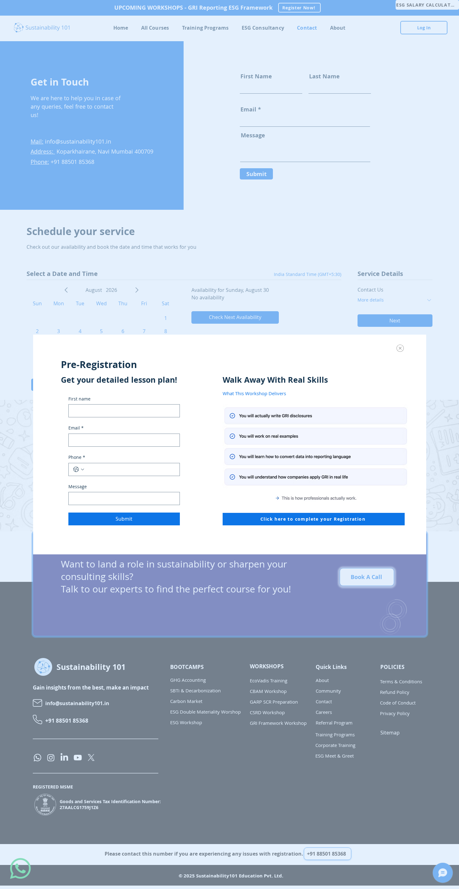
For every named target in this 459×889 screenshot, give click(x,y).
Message (77, 486)
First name (79, 399)
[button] (400, 348)
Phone (76, 457)
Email (76, 428)
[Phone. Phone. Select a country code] (78, 469)
